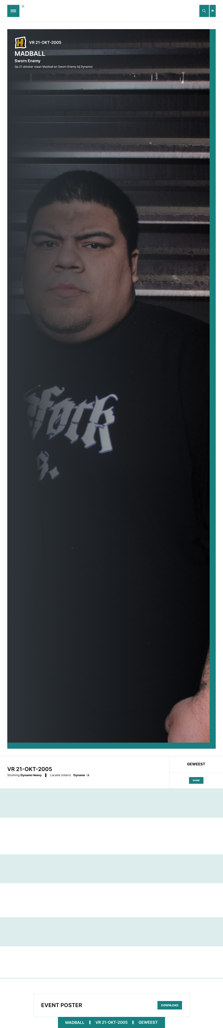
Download (169, 1005)
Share (196, 780)
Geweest (148, 1022)
